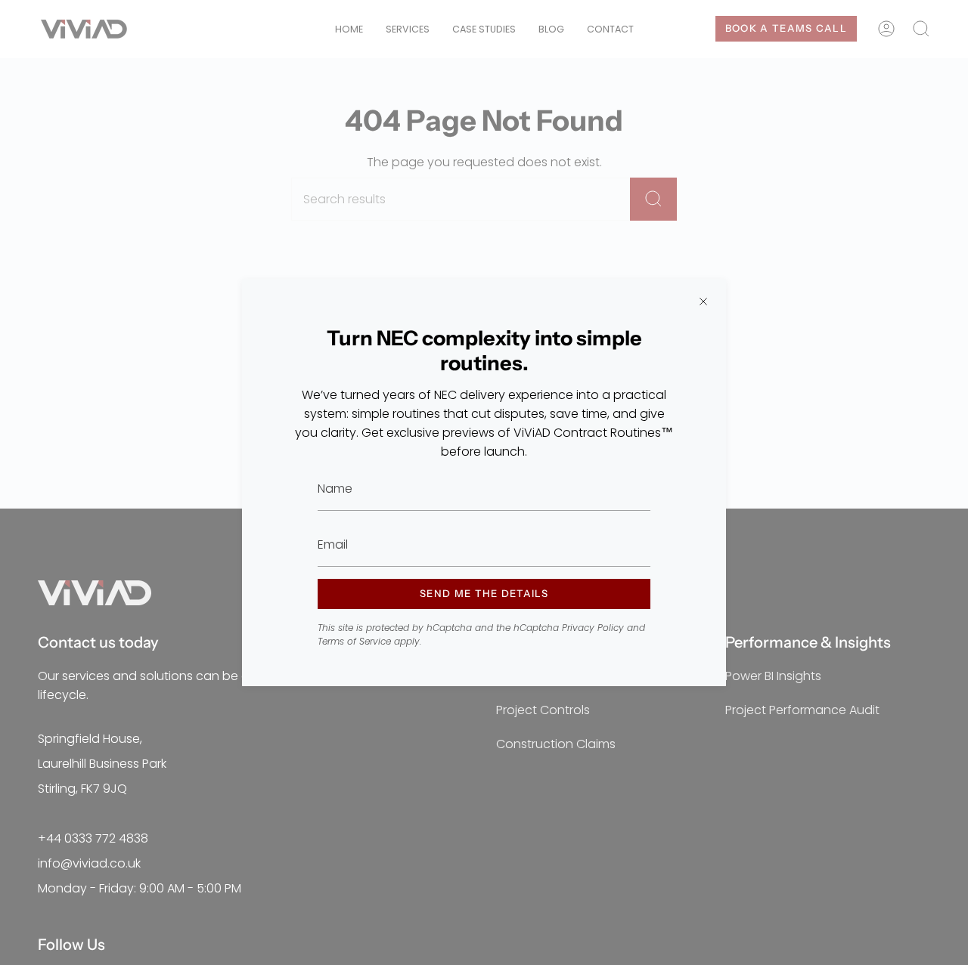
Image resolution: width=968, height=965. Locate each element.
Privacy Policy (593, 627)
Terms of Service (354, 641)
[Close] (703, 301)
